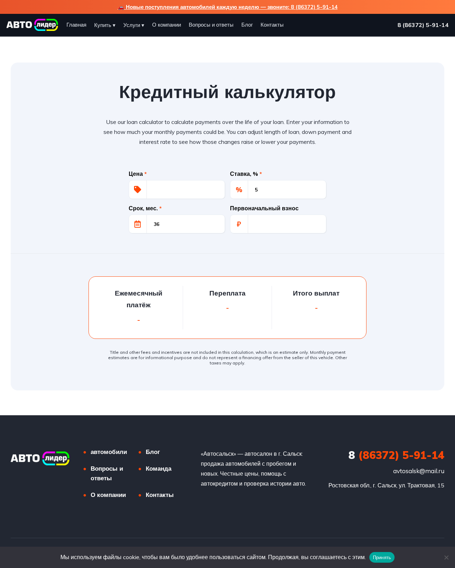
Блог (247, 24)
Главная (76, 24)
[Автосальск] (40, 458)
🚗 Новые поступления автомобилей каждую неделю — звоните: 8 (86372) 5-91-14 (228, 7)
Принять (382, 557)
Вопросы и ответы (211, 24)
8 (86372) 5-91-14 (423, 24)
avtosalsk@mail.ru (418, 471)
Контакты (272, 24)
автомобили (109, 451)
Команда (158, 468)
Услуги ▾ (133, 25)
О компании (166, 24)
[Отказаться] (446, 557)
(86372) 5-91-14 (396, 455)
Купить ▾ (105, 25)
